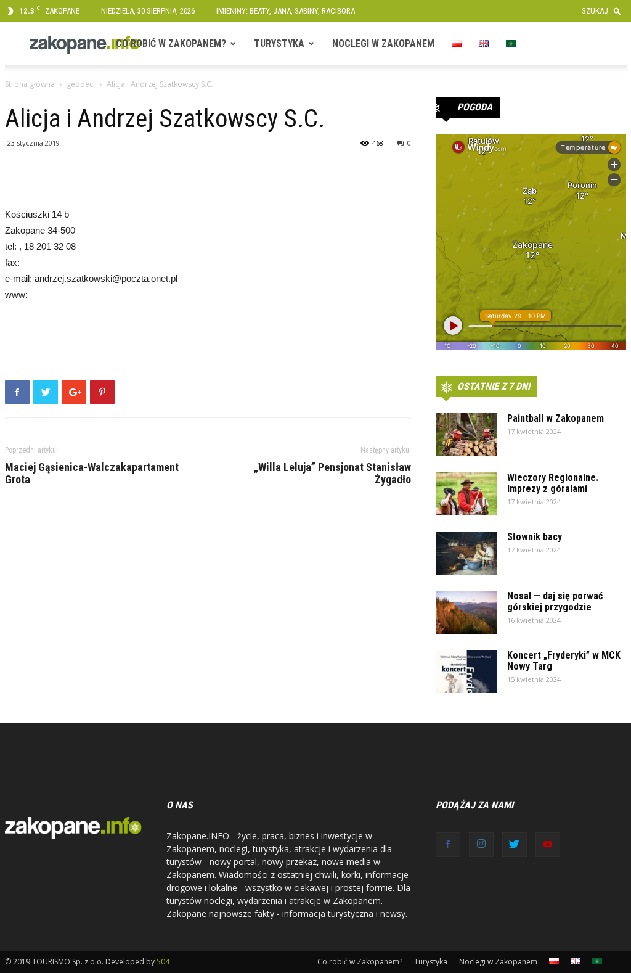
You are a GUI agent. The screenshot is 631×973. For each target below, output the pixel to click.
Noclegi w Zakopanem (383, 43)
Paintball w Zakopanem (555, 418)
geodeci (81, 84)
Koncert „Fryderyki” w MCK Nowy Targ (564, 660)
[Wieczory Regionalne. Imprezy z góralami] (466, 493)
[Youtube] (547, 844)
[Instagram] (481, 844)
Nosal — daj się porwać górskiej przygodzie (555, 601)
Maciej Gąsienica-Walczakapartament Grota (92, 473)
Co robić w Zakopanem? (171, 43)
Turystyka (279, 43)
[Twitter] (514, 844)
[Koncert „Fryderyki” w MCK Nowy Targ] (466, 671)
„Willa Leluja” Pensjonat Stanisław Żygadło (332, 473)
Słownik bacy (534, 537)
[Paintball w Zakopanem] (466, 434)
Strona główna (30, 84)
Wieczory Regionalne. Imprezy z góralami (552, 483)
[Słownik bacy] (466, 553)
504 (163, 961)
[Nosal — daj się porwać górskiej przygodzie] (466, 612)
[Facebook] (448, 844)
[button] (604, 10)
